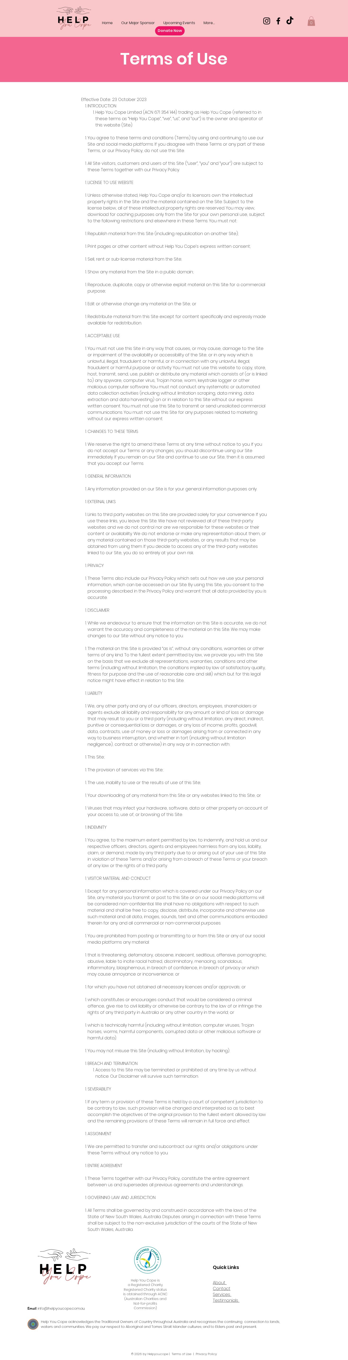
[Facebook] (278, 21)
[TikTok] (289, 21)
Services (222, 1294)
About (220, 1283)
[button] (311, 21)
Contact (221, 1288)
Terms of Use (181, 1354)
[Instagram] (266, 21)
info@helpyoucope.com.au (61, 1308)
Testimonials (226, 1300)
